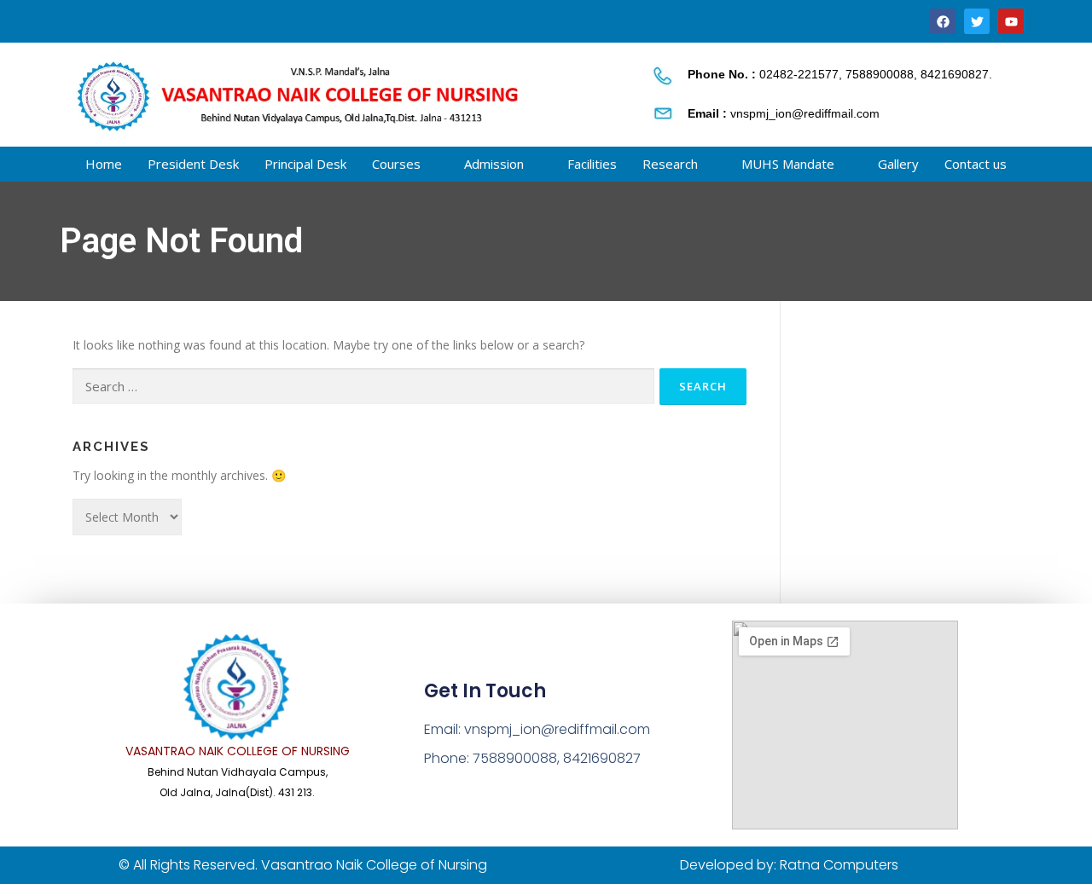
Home (103, 163)
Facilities (592, 163)
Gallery (898, 163)
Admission (494, 163)
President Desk (193, 163)
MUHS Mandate (787, 163)
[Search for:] (363, 386)
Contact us (975, 163)
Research (670, 163)
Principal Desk (305, 163)
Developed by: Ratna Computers (789, 865)
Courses (396, 163)
